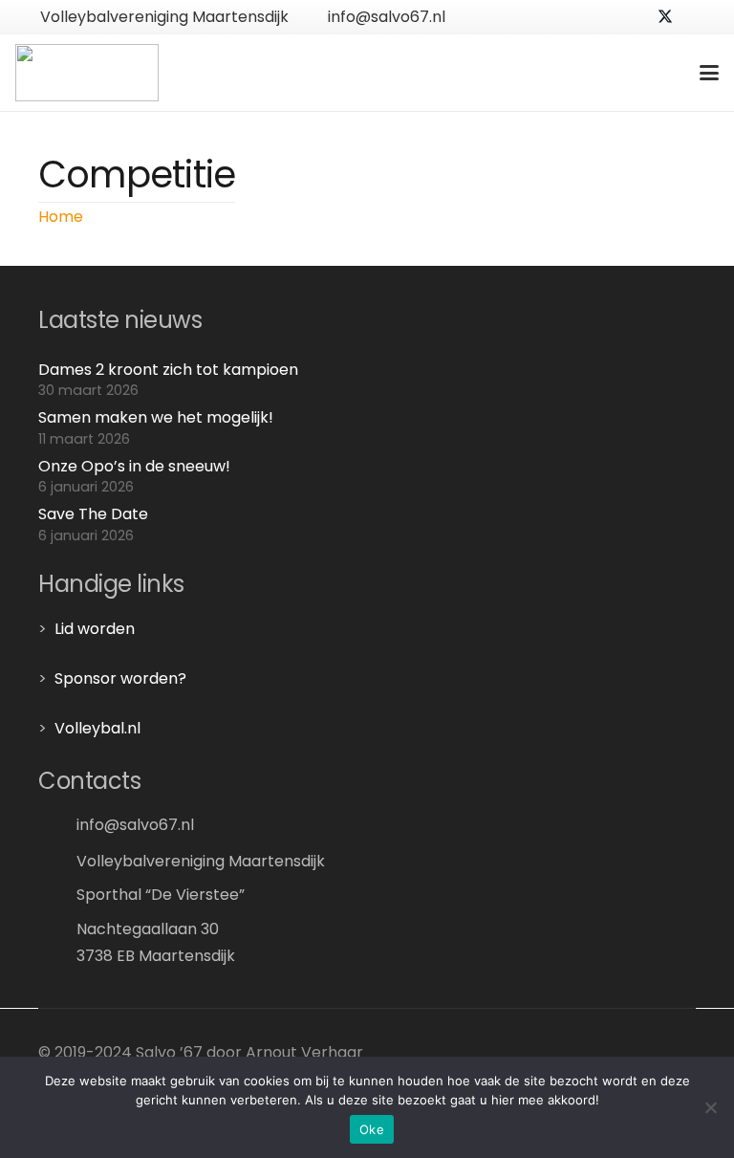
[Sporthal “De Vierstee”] (57, 894)
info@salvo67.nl (135, 825)
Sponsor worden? (120, 678)
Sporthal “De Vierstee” (160, 895)
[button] (709, 72)
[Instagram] (695, 17)
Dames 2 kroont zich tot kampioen (168, 370)
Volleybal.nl (97, 728)
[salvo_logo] (87, 72)
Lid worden (94, 629)
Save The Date (93, 514)
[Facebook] (634, 17)
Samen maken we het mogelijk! (155, 417)
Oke (371, 1129)
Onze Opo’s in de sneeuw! (134, 466)
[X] (665, 17)
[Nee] (710, 1107)
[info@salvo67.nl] (57, 826)
